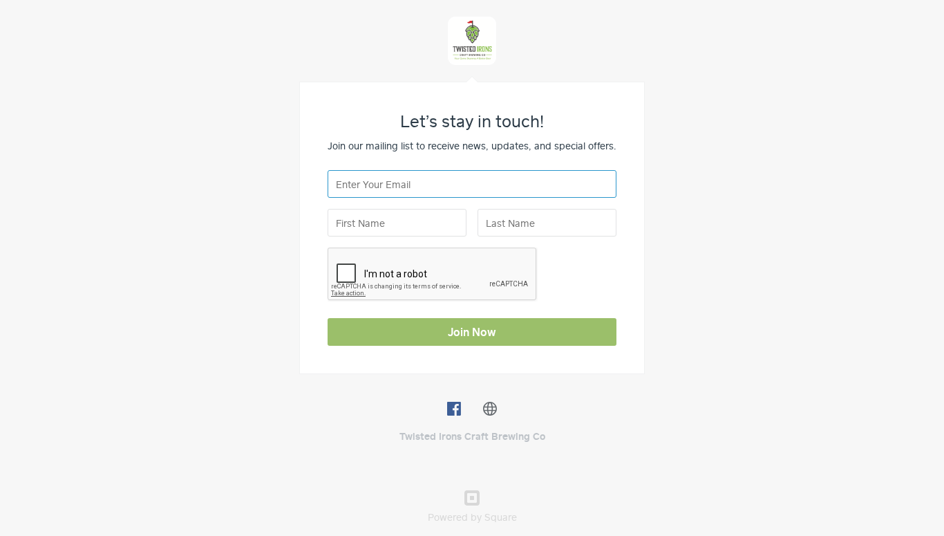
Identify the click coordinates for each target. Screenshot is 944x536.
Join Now (472, 332)
